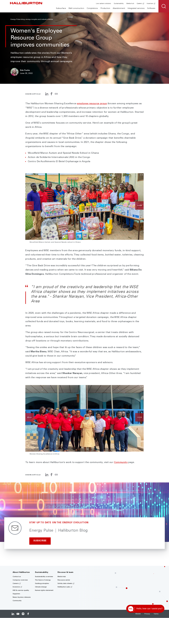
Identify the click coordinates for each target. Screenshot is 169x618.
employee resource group (92, 104)
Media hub (130, 3)
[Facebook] (51, 95)
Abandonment (119, 8)
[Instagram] (23, 614)
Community (121, 462)
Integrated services (136, 8)
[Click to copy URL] (56, 94)
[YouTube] (18, 614)
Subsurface (61, 8)
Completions (92, 8)
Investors (150, 3)
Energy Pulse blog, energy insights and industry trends (32, 19)
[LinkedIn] (46, 95)
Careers (139, 3)
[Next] (139, 205)
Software (151, 8)
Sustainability (119, 3)
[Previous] (29, 205)
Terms (156, 614)
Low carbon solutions (103, 3)
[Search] (163, 6)
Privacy (147, 614)
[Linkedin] (13, 614)
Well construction (76, 8)
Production (105, 8)
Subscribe (40, 541)
